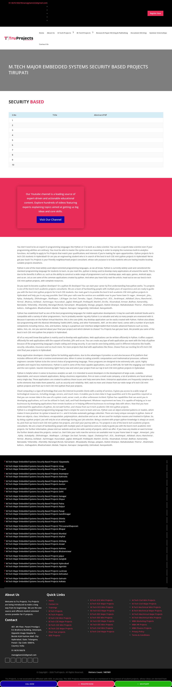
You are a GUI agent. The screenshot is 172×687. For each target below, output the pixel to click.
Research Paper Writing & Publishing (112, 33)
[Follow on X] (13, 660)
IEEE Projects (54, 635)
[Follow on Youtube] (30, 660)
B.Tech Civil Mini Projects (101, 628)
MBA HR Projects (139, 624)
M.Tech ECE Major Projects (102, 610)
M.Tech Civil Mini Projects (143, 600)
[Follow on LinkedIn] (24, 660)
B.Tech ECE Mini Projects (101, 600)
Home (41, 33)
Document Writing (138, 33)
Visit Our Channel (50, 219)
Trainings (53, 607)
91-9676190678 (18, 650)
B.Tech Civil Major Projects (102, 631)
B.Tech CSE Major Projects (60, 621)
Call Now (29, 684)
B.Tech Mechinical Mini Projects (146, 607)
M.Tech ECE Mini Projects (101, 607)
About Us (51, 33)
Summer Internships (158, 33)
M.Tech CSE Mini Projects (60, 625)
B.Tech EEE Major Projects (102, 614)
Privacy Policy (138, 631)
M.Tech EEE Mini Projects (101, 624)
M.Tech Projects (84, 33)
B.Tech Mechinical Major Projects (147, 610)
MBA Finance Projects (141, 628)
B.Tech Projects (64, 33)
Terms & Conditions (141, 635)
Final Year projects (57, 632)
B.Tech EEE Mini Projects (101, 617)
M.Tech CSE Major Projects (61, 628)
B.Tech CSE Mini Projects (60, 618)
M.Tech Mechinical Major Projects (147, 614)
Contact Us (44, 44)
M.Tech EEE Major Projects (102, 621)
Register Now (87, 684)
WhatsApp (144, 684)
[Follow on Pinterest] (35, 660)
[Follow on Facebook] (7, 660)
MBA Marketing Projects (143, 621)
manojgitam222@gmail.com (23, 655)
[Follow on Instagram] (18, 660)
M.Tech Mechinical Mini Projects (146, 617)
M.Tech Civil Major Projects (144, 603)
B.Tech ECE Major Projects (102, 603)
